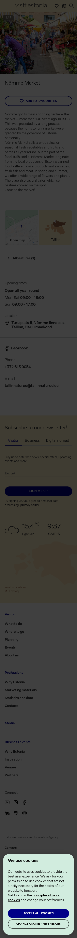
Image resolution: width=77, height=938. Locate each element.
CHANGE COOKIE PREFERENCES (38, 924)
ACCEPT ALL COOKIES (38, 913)
